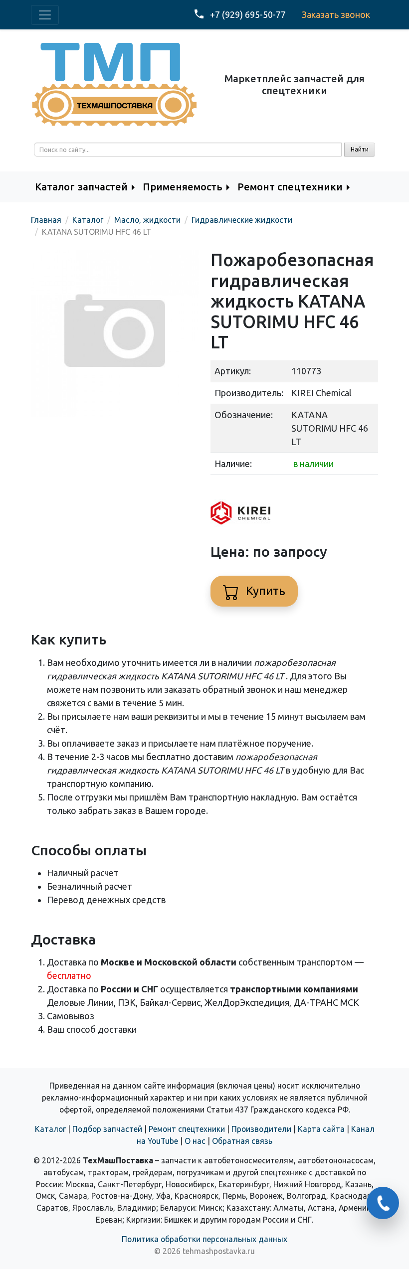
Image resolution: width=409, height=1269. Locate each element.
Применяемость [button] (182, 186)
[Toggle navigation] (45, 15)
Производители (261, 1128)
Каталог (50, 1128)
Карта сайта (321, 1128)
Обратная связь (242, 1140)
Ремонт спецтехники (187, 1128)
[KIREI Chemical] (240, 512)
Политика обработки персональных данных (204, 1239)
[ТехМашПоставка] (115, 84)
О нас (195, 1140)
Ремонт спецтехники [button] (290, 186)
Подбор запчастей (107, 1128)
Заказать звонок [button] (336, 14)
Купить (264, 591)
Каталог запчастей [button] (81, 186)
